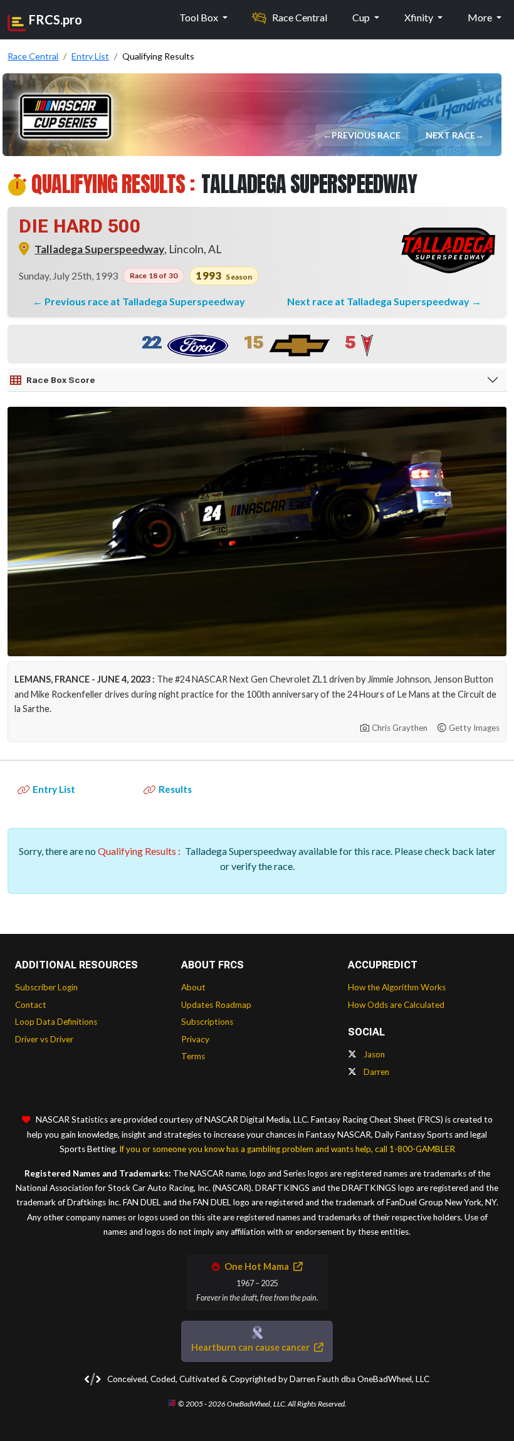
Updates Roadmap (216, 1005)
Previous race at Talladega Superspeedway (145, 301)
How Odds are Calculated (396, 1005)
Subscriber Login (46, 987)
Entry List (54, 789)
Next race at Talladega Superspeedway (379, 301)
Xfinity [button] (419, 17)
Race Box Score (60, 380)
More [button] (481, 17)
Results (175, 789)
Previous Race (366, 135)
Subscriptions (207, 1022)
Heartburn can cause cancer (251, 1347)
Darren (375, 1072)
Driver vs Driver (44, 1039)
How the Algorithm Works (397, 987)
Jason (373, 1054)
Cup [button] (362, 17)
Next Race (451, 135)
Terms (193, 1056)
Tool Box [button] (199, 17)
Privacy (195, 1039)
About (193, 987)
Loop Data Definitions (56, 1022)
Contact (30, 1005)
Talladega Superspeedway (99, 249)
